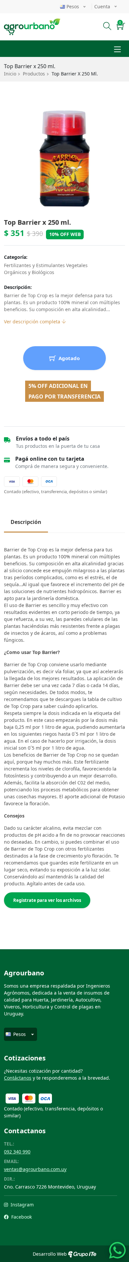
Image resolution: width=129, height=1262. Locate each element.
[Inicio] (32, 22)
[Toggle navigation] (117, 48)
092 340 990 (17, 1151)
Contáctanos (17, 1078)
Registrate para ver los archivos (47, 900)
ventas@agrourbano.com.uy (35, 1169)
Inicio (10, 73)
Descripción (26, 522)
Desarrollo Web (50, 1254)
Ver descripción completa (33, 321)
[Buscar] (107, 27)
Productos (34, 73)
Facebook (21, 1217)
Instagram (21, 1204)
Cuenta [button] (102, 6)
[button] (121, 27)
